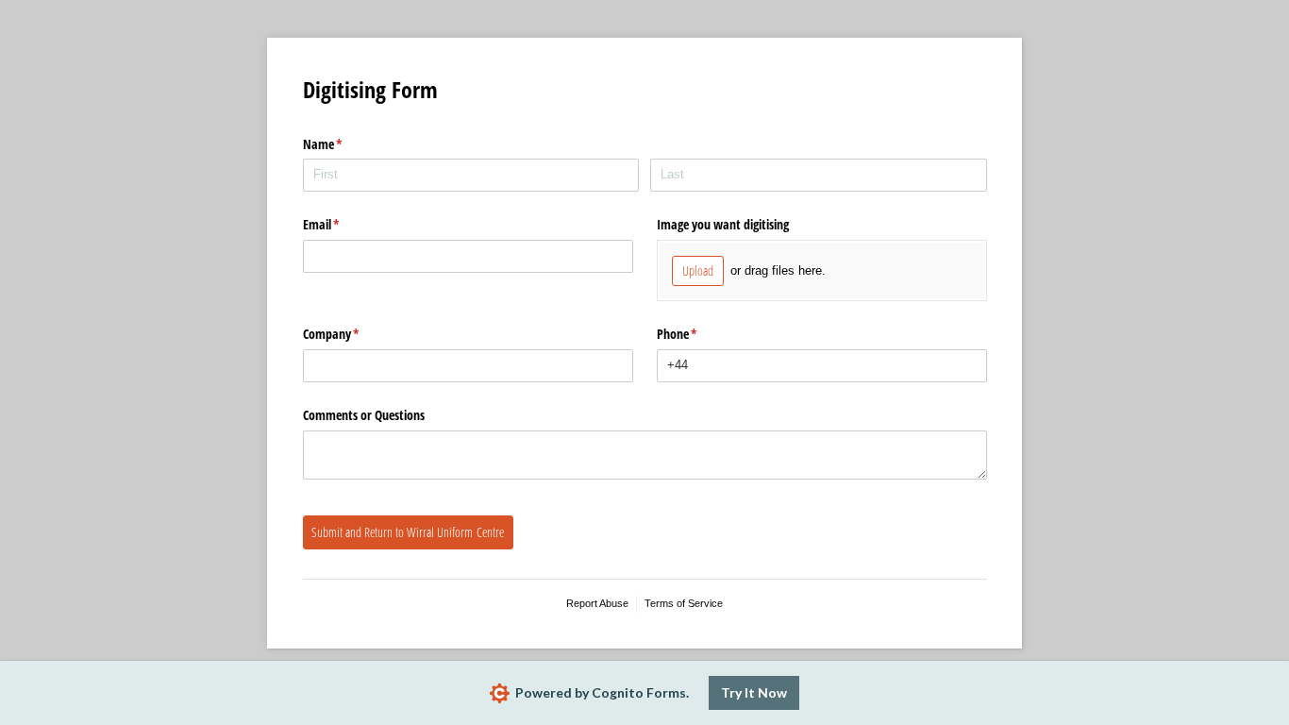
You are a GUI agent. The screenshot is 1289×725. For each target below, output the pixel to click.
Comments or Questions (364, 415)
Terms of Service (683, 603)
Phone (699, 334)
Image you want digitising (723, 224)
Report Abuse (597, 603)
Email (343, 224)
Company (353, 334)
